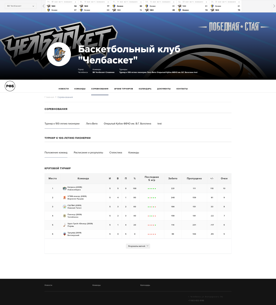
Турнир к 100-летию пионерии (132, 72)
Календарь (145, 89)
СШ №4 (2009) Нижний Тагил (74, 206)
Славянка (110, 72)
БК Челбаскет (99, 72)
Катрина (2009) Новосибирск (75, 188)
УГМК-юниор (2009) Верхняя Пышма (77, 197)
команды (79, 89)
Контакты (182, 89)
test (195, 72)
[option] (61, 6)
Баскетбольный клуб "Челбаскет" (129, 55)
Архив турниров (123, 89)
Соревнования (99, 89)
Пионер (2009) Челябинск (75, 215)
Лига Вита (151, 72)
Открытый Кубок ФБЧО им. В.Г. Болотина (175, 72)
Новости (64, 89)
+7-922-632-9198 (196, 300)
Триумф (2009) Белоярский (74, 234)
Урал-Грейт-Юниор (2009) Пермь (80, 224)
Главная (49, 97)
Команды (96, 285)
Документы (164, 89)
